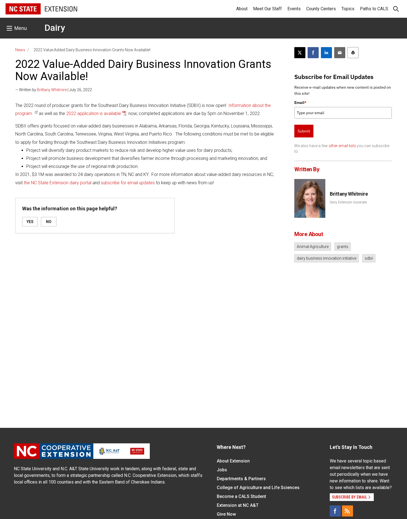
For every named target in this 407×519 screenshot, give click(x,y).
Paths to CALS (374, 8)
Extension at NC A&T (238, 505)
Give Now (226, 514)
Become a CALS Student (241, 496)
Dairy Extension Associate (348, 202)
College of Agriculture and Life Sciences (258, 487)
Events (294, 8)
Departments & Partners (241, 478)
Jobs (222, 469)
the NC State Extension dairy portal (57, 182)
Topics (347, 8)
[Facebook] (335, 511)
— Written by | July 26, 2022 (53, 90)
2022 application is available (93, 113)
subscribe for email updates (128, 182)
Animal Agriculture (313, 246)
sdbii (369, 258)
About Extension (233, 461)
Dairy (55, 27)
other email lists (342, 146)
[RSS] (347, 511)
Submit (304, 131)
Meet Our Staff (267, 8)
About (242, 8)
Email (300, 102)
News (20, 50)
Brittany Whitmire (52, 90)
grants (342, 246)
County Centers (321, 8)
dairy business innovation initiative (326, 258)
